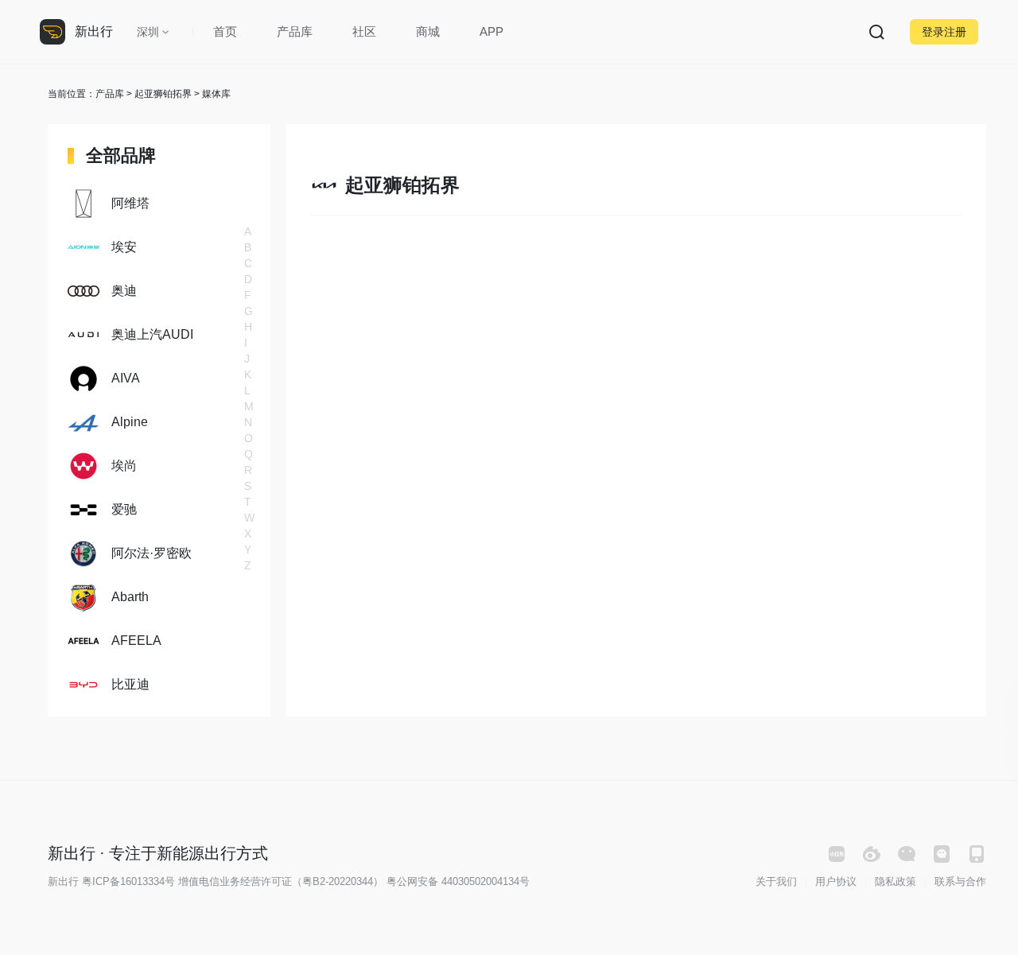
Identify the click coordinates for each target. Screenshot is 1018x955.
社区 (364, 31)
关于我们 (776, 881)
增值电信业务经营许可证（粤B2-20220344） (280, 881)
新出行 (94, 31)
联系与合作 (960, 881)
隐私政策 (895, 881)
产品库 (295, 31)
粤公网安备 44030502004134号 (458, 881)
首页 (225, 31)
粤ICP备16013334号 (128, 881)
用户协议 (836, 881)
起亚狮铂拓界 (163, 93)
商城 (428, 31)
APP (491, 31)
